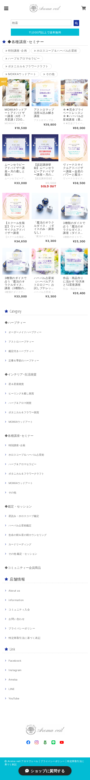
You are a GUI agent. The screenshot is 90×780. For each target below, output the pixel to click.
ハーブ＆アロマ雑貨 (20, 403)
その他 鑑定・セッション (23, 553)
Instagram (15, 670)
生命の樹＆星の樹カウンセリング (28, 535)
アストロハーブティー (21, 341)
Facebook (15, 660)
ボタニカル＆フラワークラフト (27, 66)
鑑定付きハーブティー (21, 351)
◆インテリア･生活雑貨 (20, 374)
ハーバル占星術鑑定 (20, 525)
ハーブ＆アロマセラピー (23, 58)
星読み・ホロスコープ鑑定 (24, 516)
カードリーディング (20, 544)
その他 (49, 74)
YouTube (14, 698)
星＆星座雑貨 (16, 384)
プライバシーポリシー (22, 628)
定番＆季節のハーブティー (24, 360)
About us (14, 590)
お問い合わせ (16, 619)
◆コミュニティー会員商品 (23, 567)
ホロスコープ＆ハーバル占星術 (56, 50)
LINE (12, 689)
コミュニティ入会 (19, 609)
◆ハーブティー (15, 322)
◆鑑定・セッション (18, 506)
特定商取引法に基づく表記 (24, 637)
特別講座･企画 (17, 50)
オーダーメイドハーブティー (25, 332)
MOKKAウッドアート (21, 74)
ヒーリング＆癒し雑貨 (21, 393)
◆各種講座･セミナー (19, 435)
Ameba (13, 679)
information (16, 600)
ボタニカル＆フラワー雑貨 (24, 412)
